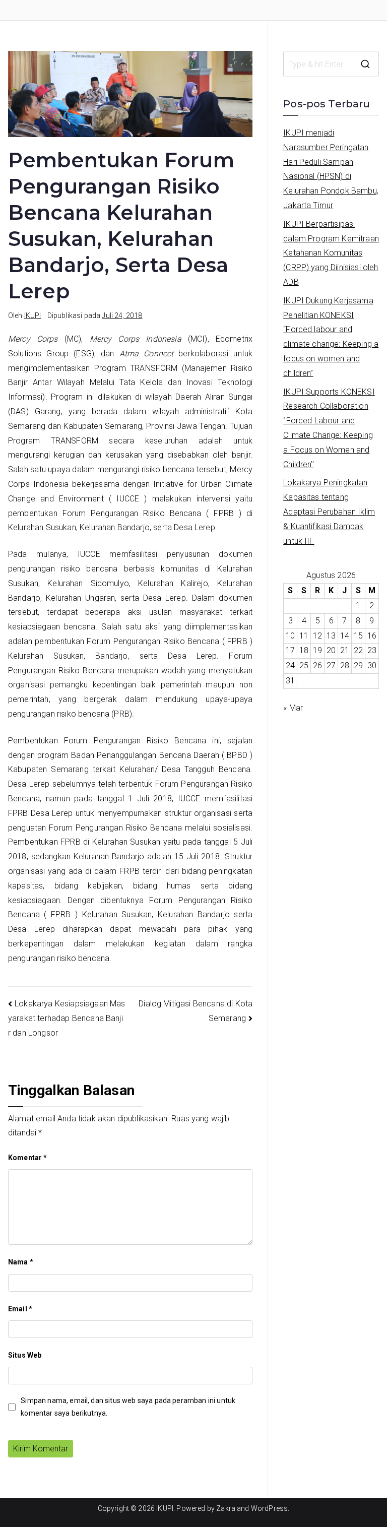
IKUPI (32, 315)
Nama (20, 1262)
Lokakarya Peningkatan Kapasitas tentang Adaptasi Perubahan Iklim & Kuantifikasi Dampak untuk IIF (329, 511)
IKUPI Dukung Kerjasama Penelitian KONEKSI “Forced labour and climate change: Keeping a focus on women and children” (330, 337)
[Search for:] (331, 64)
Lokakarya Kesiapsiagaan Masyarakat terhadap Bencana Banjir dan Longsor (66, 1018)
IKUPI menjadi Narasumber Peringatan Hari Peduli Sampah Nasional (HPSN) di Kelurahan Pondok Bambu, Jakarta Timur (330, 169)
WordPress (269, 1508)
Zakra (225, 1508)
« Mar (293, 708)
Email (20, 1309)
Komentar (27, 1158)
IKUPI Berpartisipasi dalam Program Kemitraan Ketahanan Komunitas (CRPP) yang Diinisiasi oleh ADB (331, 253)
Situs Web (24, 1355)
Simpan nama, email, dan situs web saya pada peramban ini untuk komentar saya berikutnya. (128, 1406)
